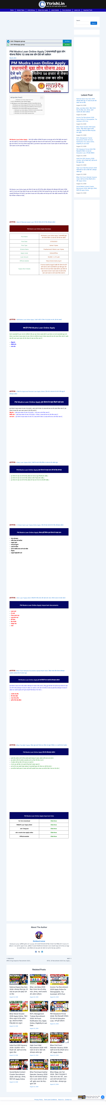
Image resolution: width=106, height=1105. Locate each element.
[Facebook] (36, 952)
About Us (61, 1099)
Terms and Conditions (50, 1099)
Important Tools (87, 10)
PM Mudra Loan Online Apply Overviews (24, 99)
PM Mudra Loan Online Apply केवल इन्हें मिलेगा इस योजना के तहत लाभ (27, 106)
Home (12, 10)
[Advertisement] (39, 28)
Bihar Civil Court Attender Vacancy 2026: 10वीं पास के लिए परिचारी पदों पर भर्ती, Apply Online (86, 179)
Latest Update (55, 10)
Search (78, 20)
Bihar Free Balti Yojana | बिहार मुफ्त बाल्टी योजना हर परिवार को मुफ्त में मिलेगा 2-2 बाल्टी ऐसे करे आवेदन (42, 745)
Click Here (54, 821)
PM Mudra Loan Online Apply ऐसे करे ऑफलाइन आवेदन (25, 111)
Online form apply (43, 10)
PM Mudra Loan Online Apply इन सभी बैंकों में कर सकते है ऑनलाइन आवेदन (29, 110)
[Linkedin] (42, 952)
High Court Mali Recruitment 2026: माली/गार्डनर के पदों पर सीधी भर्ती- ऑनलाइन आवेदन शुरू (86, 169)
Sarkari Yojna (20, 10)
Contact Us (68, 1099)
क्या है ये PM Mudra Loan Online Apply (21, 101)
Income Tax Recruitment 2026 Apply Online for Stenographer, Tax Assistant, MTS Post (86, 119)
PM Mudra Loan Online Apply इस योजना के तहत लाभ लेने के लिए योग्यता (27, 105)
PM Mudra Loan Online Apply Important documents (25, 108)
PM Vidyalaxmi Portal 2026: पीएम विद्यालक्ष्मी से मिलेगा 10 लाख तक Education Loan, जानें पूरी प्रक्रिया (85, 151)
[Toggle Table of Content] (41, 97)
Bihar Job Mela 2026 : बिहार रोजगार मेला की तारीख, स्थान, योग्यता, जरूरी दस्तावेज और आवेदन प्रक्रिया (86, 110)
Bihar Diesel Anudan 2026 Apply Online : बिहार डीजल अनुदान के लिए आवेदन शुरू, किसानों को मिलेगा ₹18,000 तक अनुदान (18, 1018)
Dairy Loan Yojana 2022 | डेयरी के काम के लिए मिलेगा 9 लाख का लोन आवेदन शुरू (37, 462)
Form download (66, 10)
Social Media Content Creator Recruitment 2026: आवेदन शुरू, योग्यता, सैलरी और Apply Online (86, 188)
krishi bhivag (31, 10)
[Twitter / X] (39, 952)
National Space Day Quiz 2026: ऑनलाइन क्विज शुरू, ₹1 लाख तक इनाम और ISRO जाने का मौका (86, 100)
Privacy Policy (38, 1099)
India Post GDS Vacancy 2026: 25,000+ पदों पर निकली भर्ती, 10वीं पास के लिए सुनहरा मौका (86, 160)
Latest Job (77, 10)
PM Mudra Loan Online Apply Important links (24, 113)
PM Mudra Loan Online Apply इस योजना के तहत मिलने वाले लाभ (26, 103)
